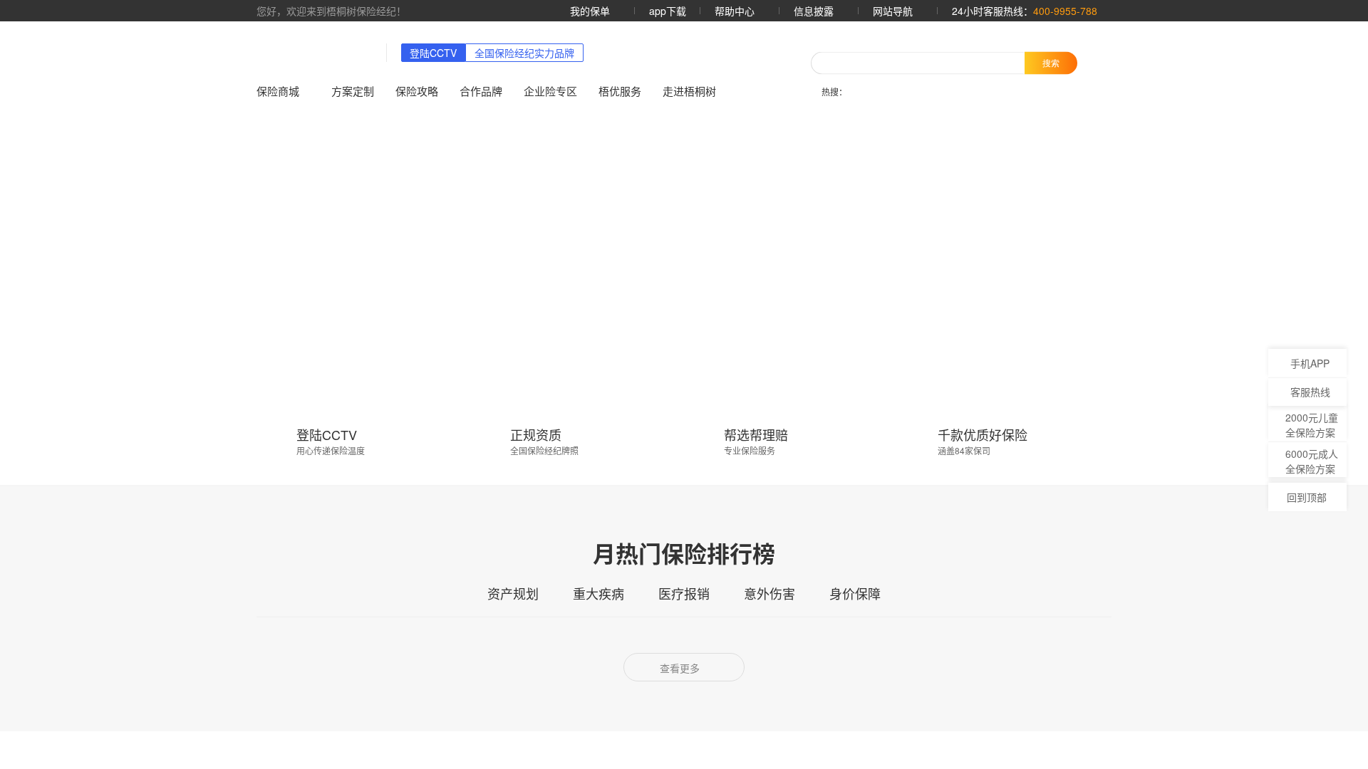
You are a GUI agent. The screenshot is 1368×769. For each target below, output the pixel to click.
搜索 (1050, 63)
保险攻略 (419, 90)
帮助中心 (729, 11)
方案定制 (354, 90)
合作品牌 (483, 90)
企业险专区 (552, 90)
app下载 (661, 11)
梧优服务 (622, 90)
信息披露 (810, 11)
